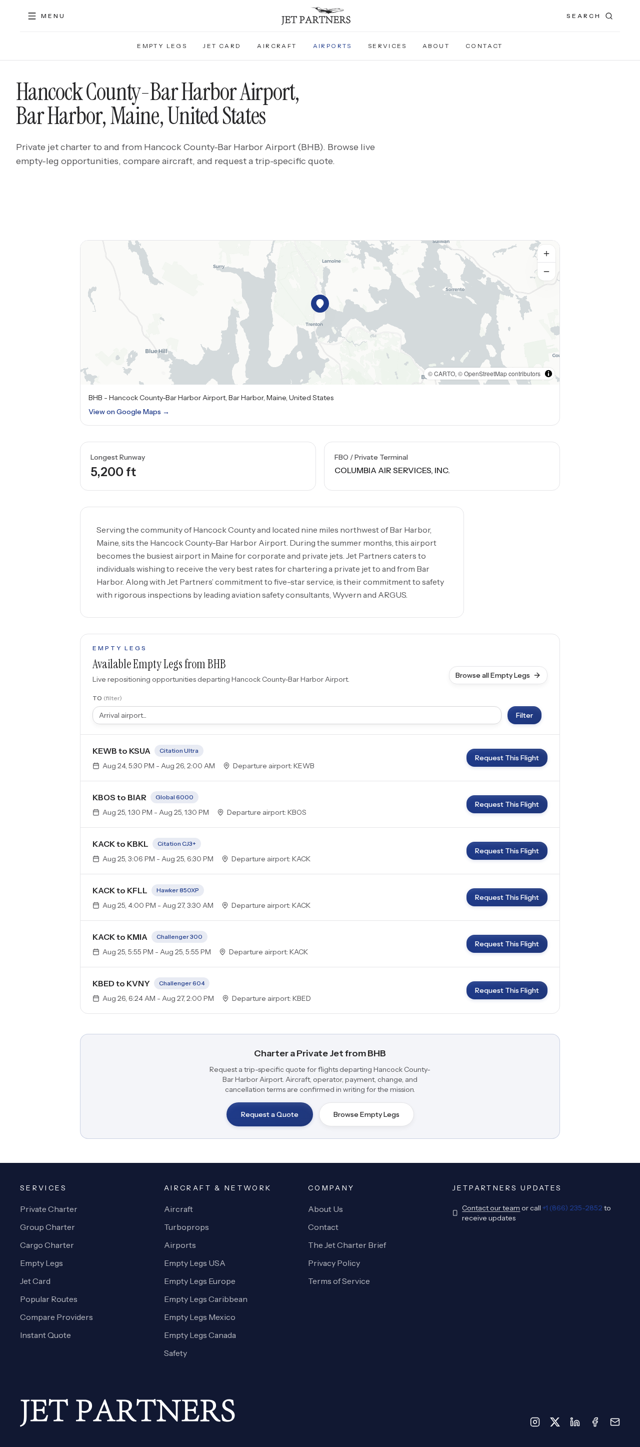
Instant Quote (45, 1335)
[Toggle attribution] (548, 374)
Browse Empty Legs (367, 1114)
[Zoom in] (547, 254)
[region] (320, 313)
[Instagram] (535, 1422)
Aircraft (276, 46)
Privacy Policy (334, 1263)
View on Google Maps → (129, 411)
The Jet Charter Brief (347, 1245)
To (107, 698)
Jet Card (222, 46)
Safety (175, 1353)
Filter (524, 715)
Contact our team (491, 1207)
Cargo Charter (47, 1245)
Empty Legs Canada (200, 1335)
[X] (555, 1422)
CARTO (444, 373)
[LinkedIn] (575, 1422)
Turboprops (186, 1227)
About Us (325, 1209)
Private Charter (49, 1209)
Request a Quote (269, 1114)
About (436, 46)
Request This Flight (507, 757)
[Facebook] (595, 1422)
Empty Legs (162, 46)
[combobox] (297, 715)
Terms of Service (339, 1281)
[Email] (615, 1422)
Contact (484, 46)
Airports (332, 46)
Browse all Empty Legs (493, 675)
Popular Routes (49, 1299)
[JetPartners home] (316, 16)
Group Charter (47, 1227)
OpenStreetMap (485, 373)
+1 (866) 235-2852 (572, 1207)
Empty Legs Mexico (200, 1317)
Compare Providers (56, 1317)
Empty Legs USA (195, 1263)
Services (387, 46)
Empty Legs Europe (200, 1281)
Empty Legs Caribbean (206, 1299)
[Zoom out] (547, 272)
